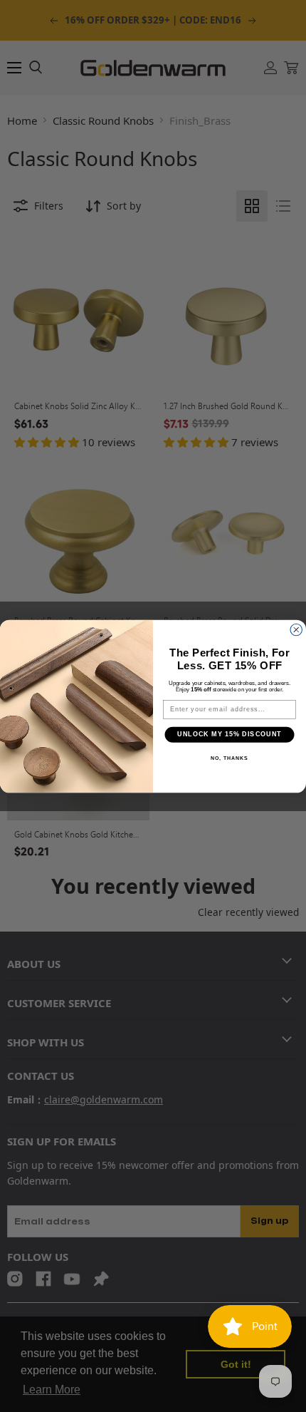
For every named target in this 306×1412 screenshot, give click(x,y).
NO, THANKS (229, 758)
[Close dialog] (296, 630)
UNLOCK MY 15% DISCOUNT (229, 734)
